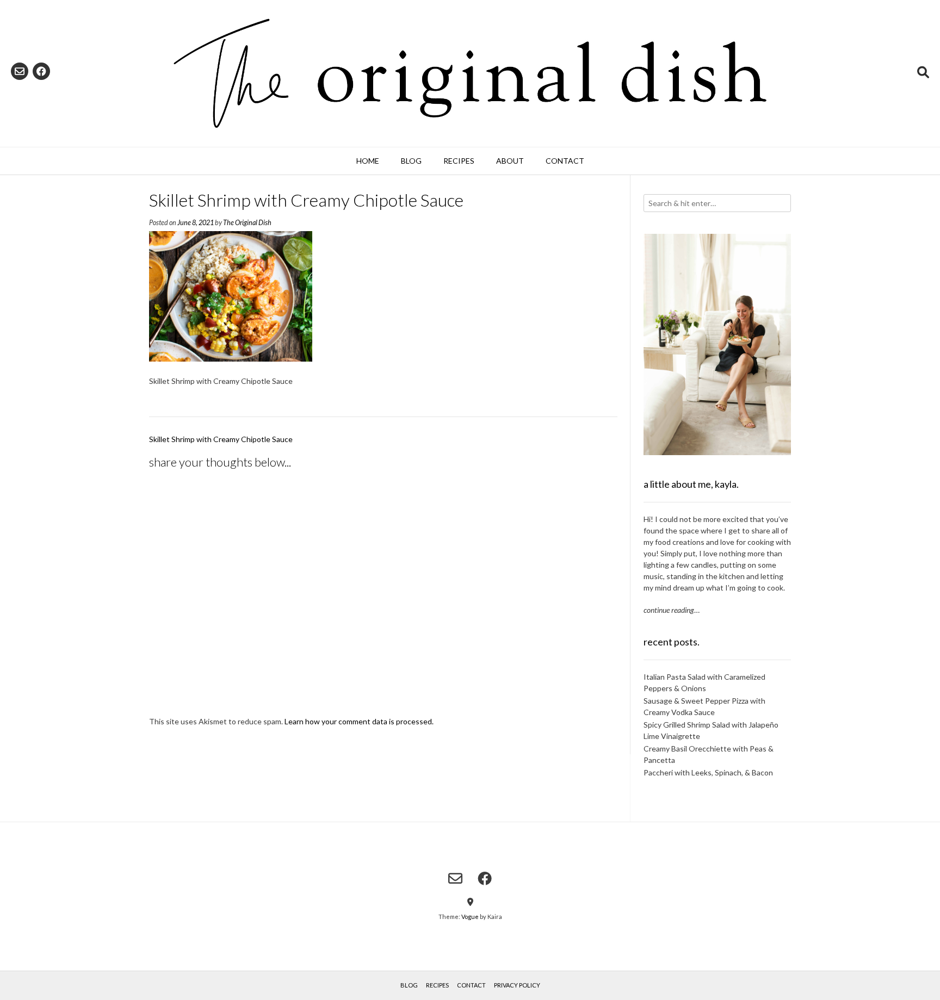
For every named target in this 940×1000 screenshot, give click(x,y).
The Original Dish (247, 223)
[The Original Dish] (470, 73)
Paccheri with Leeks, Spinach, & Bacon (708, 772)
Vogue (470, 916)
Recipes (458, 160)
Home (367, 160)
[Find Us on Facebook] (41, 71)
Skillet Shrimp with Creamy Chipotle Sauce (221, 439)
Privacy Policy (517, 985)
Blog (411, 160)
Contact (565, 160)
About (510, 160)
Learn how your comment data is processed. (359, 721)
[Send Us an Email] (19, 71)
